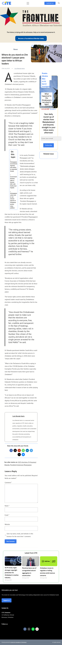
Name (7, 506)
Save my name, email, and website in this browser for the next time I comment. (20, 535)
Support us (6, 600)
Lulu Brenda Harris (19, 68)
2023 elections (23, 462)
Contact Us (5, 608)
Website (7, 524)
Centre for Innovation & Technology (18, 642)
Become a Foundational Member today (31, 38)
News (15, 49)
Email (7, 515)
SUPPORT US (50, 3)
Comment (8, 482)
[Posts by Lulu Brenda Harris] (9, 418)
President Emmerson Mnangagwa (20, 465)
